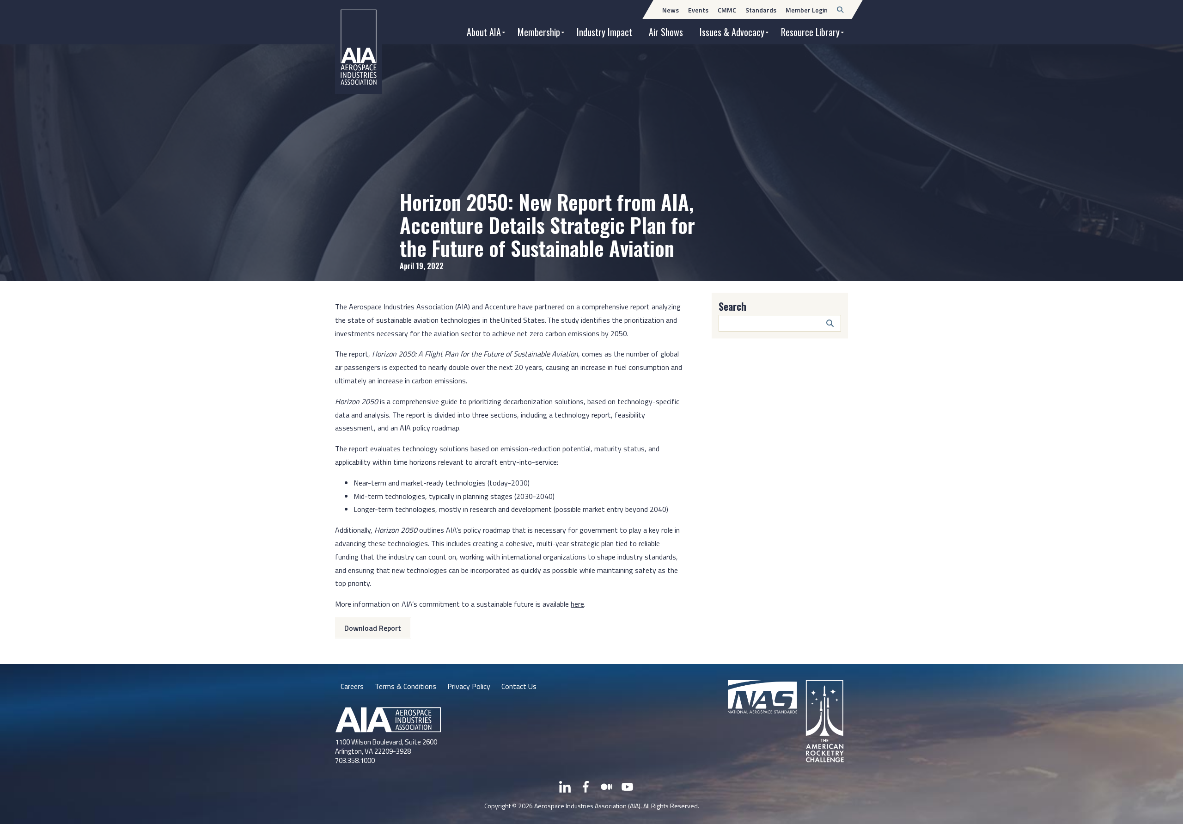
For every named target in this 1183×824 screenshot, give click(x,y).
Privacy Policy (468, 686)
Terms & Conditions (405, 686)
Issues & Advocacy (732, 32)
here (577, 603)
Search (732, 306)
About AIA (484, 32)
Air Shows (666, 32)
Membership (539, 32)
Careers (352, 686)
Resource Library (810, 32)
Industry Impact (604, 32)
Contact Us (519, 686)
